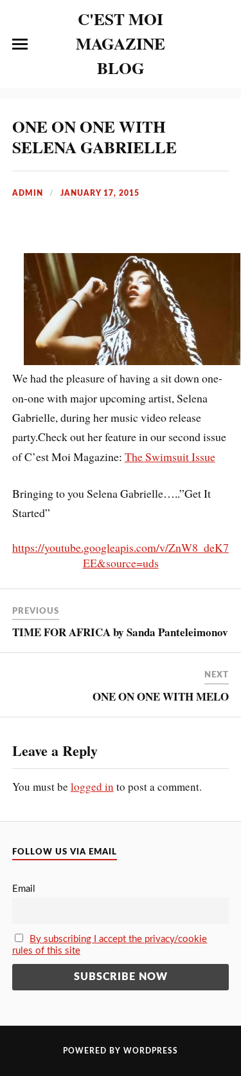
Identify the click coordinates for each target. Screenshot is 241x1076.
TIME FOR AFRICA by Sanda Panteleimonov (120, 632)
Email (23, 889)
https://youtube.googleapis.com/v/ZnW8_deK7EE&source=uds (120, 555)
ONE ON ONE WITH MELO (161, 696)
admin (27, 193)
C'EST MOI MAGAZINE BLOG (120, 43)
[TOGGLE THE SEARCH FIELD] (221, 44)
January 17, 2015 (99, 193)
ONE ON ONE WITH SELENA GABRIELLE (94, 136)
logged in (92, 786)
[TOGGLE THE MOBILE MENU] (20, 44)
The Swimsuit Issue (170, 456)
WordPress (150, 1051)
